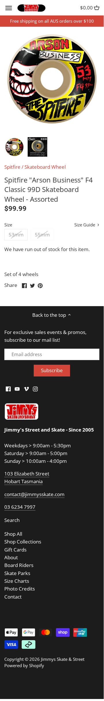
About (11, 557)
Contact (13, 596)
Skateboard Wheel (45, 167)
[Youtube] (17, 388)
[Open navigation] (8, 8)
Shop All (13, 534)
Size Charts (16, 581)
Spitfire (12, 167)
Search (12, 520)
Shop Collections (22, 541)
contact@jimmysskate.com (34, 494)
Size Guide (85, 225)
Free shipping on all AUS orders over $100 (52, 21)
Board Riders (18, 565)
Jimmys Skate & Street (62, 659)
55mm (42, 234)
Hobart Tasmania (23, 481)
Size (8, 224)
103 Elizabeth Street (26, 473)
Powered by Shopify (24, 665)
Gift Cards (15, 549)
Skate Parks (17, 573)
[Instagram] (35, 388)
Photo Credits (19, 588)
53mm (16, 234)
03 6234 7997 (19, 507)
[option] (14, 147)
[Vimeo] (26, 388)
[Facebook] (8, 388)
